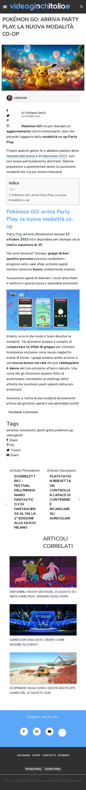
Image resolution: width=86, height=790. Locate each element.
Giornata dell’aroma (20, 156)
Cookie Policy (52, 768)
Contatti (49, 755)
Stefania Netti (35, 113)
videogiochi (14, 435)
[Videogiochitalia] (40, 6)
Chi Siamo (23, 755)
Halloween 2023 (54, 156)
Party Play (14, 234)
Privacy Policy (33, 768)
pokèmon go (64, 430)
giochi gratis (45, 430)
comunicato (28, 430)
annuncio (12, 430)
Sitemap (63, 755)
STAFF (36, 755)
